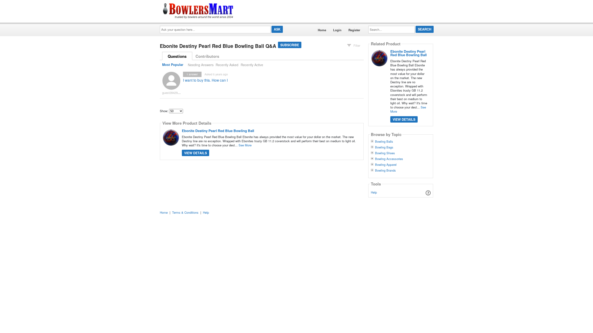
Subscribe (289, 45)
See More (245, 145)
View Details (195, 153)
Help (374, 192)
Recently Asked (227, 64)
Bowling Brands (385, 170)
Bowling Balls (384, 141)
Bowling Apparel (386, 164)
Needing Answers (201, 64)
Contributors (207, 56)
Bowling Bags (384, 147)
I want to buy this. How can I (205, 80)
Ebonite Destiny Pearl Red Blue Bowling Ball (218, 130)
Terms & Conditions (185, 212)
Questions (177, 56)
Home (322, 30)
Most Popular (172, 64)
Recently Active (252, 64)
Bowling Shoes (385, 153)
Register (354, 30)
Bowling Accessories (389, 158)
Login (337, 30)
